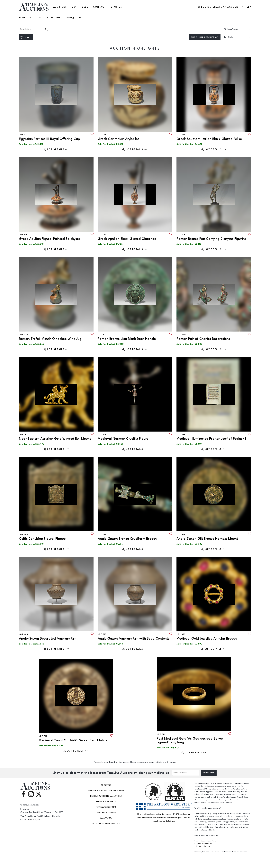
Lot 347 (23, 434)
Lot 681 (180, 534)
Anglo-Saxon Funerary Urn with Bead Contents (133, 638)
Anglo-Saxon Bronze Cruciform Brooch (127, 539)
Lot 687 (102, 634)
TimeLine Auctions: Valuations (106, 796)
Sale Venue (106, 818)
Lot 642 (23, 534)
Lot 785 (161, 734)
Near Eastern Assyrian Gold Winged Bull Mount (55, 439)
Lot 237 (102, 334)
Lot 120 (102, 234)
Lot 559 (180, 434)
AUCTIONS (60, 7)
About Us (106, 785)
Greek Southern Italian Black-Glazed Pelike (209, 139)
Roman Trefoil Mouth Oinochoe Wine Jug (50, 339)
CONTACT (99, 7)
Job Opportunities (106, 812)
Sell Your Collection (202, 846)
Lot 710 (43, 736)
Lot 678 (102, 534)
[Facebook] (23, 794)
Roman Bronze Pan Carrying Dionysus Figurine (211, 239)
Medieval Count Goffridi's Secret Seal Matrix (73, 740)
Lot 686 (23, 634)
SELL (85, 7)
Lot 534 (102, 434)
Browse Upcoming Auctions (205, 841)
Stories (116, 7)
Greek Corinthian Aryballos (118, 139)
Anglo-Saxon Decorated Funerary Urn (47, 638)
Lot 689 (180, 634)
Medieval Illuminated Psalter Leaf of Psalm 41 (211, 439)
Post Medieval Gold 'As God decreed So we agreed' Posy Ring (190, 740)
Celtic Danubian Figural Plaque (42, 539)
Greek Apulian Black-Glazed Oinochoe (127, 239)
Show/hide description (205, 37)
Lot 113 (23, 234)
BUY (74, 7)
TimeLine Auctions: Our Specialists (106, 790)
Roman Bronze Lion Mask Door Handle (127, 339)
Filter (27, 37)
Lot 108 (102, 135)
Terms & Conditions (105, 807)
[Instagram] (31, 794)
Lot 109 (180, 135)
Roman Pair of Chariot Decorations (203, 339)
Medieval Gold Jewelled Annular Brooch (206, 638)
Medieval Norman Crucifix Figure (123, 439)
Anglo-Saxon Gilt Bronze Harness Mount (207, 539)
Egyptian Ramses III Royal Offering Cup (49, 139)
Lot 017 (23, 135)
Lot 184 (180, 234)
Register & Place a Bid (203, 844)
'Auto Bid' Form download (106, 823)
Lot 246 (181, 334)
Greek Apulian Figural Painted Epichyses (49, 239)
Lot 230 (23, 334)
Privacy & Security (106, 801)
